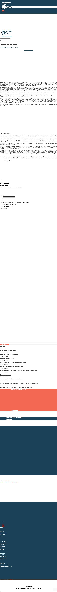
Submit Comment (3, 208)
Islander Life (5, 33)
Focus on (4, 34)
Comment (2, 195)
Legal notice (2, 563)
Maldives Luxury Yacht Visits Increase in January (13, 362)
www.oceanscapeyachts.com (6, 160)
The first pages (6, 30)
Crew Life (2, 544)
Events (3, 5)
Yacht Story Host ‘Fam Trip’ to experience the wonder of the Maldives (19, 370)
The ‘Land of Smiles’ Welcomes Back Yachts (12, 379)
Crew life (4, 32)
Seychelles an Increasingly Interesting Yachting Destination (16, 387)
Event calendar (7, 6)
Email (1, 198)
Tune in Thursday (8, 7)
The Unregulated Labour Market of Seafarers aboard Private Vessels (19, 383)
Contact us (2, 553)
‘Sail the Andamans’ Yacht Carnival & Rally (11, 366)
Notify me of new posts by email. (7, 206)
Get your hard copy (4, 344)
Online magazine (5, 3)
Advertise (4, 4)
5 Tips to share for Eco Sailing (8, 350)
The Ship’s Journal (7, 36)
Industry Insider (6, 31)
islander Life (2, 546)
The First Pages (3, 541)
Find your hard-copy (6, 2)
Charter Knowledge (28, 50)
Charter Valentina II (5, 375)
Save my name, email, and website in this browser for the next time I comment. (15, 202)
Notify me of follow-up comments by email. (8, 204)
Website (1, 200)
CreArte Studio (10, 579)
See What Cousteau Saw (7, 358)
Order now (14, 410)
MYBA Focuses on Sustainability (9, 354)
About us (2, 554)
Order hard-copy (3, 556)
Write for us (4, 8)
